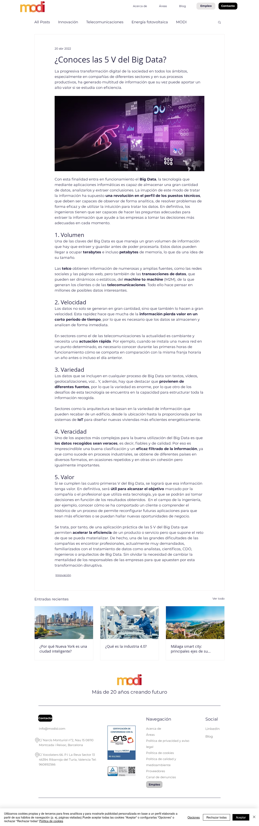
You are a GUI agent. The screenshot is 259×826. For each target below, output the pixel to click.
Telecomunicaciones (104, 22)
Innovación (68, 22)
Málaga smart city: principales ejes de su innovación (189, 649)
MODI (181, 22)
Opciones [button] (194, 817)
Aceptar (241, 817)
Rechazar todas (216, 817)
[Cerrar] (254, 817)
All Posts (42, 22)
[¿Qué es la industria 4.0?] (129, 622)
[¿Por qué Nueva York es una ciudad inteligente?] (64, 622)
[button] (228, 6)
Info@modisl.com (52, 728)
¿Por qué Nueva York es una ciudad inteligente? (63, 649)
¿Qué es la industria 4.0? (126, 646)
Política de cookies (51, 821)
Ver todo (218, 598)
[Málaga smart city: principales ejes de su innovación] (195, 622)
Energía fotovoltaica (150, 22)
